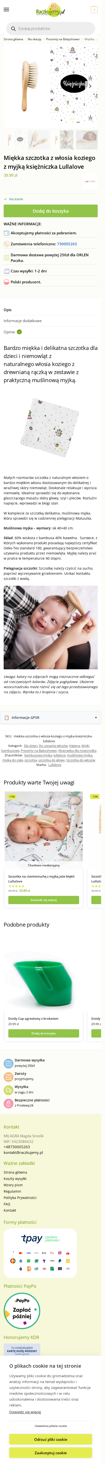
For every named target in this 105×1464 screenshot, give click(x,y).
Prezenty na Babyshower (63, 39)
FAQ (7, 1204)
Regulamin (12, 1191)
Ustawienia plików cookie (51, 1426)
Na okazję (34, 39)
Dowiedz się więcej (25, 1411)
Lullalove (54, 764)
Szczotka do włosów (80, 760)
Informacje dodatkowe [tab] (23, 320)
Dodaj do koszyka (50, 211)
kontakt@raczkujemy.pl (23, 1152)
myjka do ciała (12, 760)
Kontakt (10, 1210)
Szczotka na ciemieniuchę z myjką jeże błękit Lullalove (41, 878)
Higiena (74, 745)
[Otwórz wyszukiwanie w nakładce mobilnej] (51, 29)
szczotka (30, 760)
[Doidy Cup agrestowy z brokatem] (44, 973)
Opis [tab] (7, 309)
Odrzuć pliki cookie (50, 1439)
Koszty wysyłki (15, 1178)
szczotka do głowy (51, 760)
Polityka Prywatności (20, 1197)
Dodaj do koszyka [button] (44, 1033)
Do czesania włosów (53, 745)
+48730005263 (17, 1146)
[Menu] (11, 9)
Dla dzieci (30, 745)
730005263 (67, 243)
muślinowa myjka (79, 755)
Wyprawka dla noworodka (77, 750)
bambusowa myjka (38, 755)
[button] (94, 9)
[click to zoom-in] (51, 86)
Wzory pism (13, 1185)
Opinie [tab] (12, 331)
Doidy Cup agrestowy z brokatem (33, 1018)
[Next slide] (90, 86)
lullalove (59, 755)
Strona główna (13, 39)
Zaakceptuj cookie (51, 1452)
